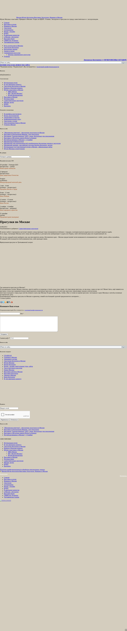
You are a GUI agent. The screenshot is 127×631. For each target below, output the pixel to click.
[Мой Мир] (8, 302)
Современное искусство (12, 53)
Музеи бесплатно (10, 364)
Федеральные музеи (10, 83)
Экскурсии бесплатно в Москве (14, 86)
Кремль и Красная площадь (13, 88)
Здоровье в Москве (10, 357)
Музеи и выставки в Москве (13, 90)
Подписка (123, 476)
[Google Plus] (12, 302)
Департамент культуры (11, 117)
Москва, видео (9, 102)
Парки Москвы (9, 370)
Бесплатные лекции (10, 49)
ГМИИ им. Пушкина (11, 40)
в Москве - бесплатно (11, 37)
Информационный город (12, 119)
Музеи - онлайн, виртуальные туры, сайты (18, 366)
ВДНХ (6, 33)
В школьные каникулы (11, 35)
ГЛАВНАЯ (8, 355)
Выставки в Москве (10, 97)
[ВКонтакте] (1, 302)
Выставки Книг (9, 39)
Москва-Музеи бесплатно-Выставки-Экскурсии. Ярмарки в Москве (39, 17)
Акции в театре (9, 51)
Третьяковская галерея (11, 42)
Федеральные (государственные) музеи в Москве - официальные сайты (28, 147)
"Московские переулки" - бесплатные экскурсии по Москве (24, 132)
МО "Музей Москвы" (15, 93)
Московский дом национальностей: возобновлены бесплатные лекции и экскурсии (32, 143)
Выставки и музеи (10, 24)
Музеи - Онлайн (9, 31)
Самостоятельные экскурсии (13, 100)
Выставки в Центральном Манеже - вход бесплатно (21, 134)
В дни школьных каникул (12, 84)
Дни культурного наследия (13, 368)
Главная (6, 22)
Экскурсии (7, 28)
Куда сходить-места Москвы (13, 46)
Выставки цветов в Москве (13, 372)
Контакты (7, 106)
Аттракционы (8, 30)
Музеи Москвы (9, 363)
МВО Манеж (12, 91)
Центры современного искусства (19, 54)
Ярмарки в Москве (10, 26)
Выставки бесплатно (11, 373)
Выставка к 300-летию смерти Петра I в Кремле (20, 138)
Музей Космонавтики (15, 95)
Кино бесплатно (9, 377)
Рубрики (7, 56)
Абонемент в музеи (10, 359)
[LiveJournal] (10, 302)
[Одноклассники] (6, 302)
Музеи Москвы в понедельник (14, 149)
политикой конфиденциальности (48, 67)
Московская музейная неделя (14, 141)
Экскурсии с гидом (10, 121)
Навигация (3, 474)
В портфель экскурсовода (12, 114)
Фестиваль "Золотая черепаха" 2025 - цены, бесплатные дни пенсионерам (29, 136)
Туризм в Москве (10, 125)
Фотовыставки (9, 99)
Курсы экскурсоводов (11, 116)
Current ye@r (5, 338)
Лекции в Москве (10, 375)
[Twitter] (3, 302)
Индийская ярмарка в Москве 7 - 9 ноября (18, 140)
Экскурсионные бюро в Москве (15, 123)
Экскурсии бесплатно (11, 47)
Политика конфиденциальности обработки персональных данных (22, 469)
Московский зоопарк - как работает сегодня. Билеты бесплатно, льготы (28, 145)
